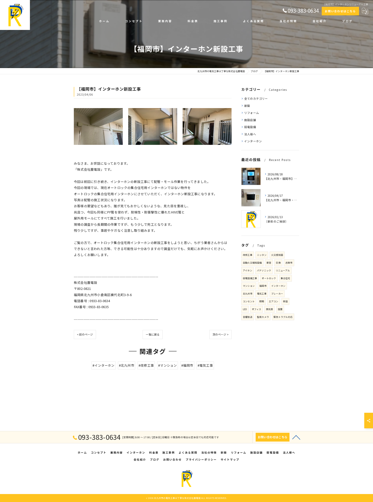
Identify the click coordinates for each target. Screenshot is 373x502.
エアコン (273, 301)
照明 (261, 301)
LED (245, 309)
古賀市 (289, 262)
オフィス (256, 309)
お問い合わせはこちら (340, 11)
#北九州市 (126, 365)
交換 (278, 262)
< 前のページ (85, 334)
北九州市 (247, 293)
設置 (280, 309)
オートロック (269, 278)
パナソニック (264, 270)
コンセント (249, 301)
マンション (249, 285)
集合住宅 (285, 278)
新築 (247, 106)
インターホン (253, 141)
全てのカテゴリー (256, 98)
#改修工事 (146, 365)
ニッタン (262, 254)
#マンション (167, 365)
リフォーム (251, 113)
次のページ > (220, 334)
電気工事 (262, 293)
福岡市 (263, 285)
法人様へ (250, 134)
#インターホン (103, 365)
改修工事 (247, 254)
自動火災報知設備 (252, 262)
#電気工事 (205, 365)
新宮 (269, 262)
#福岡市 (187, 365)
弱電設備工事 (250, 278)
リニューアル (283, 270)
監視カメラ (263, 316)
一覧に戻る (152, 334)
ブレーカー (277, 293)
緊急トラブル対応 (283, 316)
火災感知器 (277, 254)
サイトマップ (230, 459)
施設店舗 (250, 120)
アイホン (247, 270)
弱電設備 (250, 127)
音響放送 (247, 316)
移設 (285, 301)
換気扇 (269, 309)
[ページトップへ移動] (296, 437)
